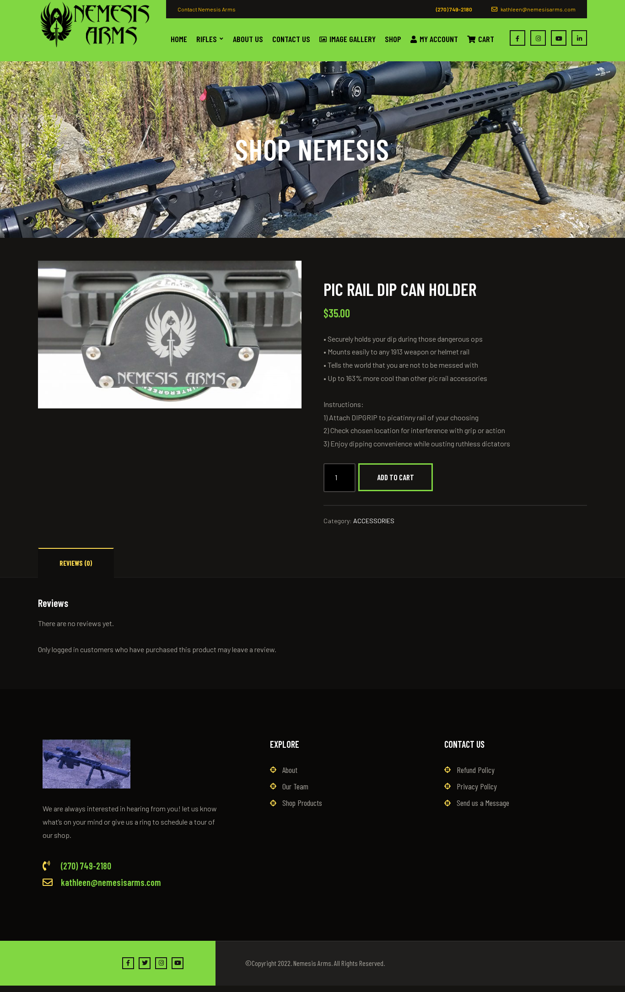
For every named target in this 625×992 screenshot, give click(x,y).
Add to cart (395, 477)
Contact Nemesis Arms (207, 9)
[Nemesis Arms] (95, 24)
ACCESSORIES (373, 521)
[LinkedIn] (579, 38)
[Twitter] (145, 963)
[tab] (76, 563)
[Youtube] (558, 38)
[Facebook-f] (128, 963)
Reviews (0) (75, 563)
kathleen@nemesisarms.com (538, 9)
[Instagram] (538, 38)
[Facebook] (517, 38)
